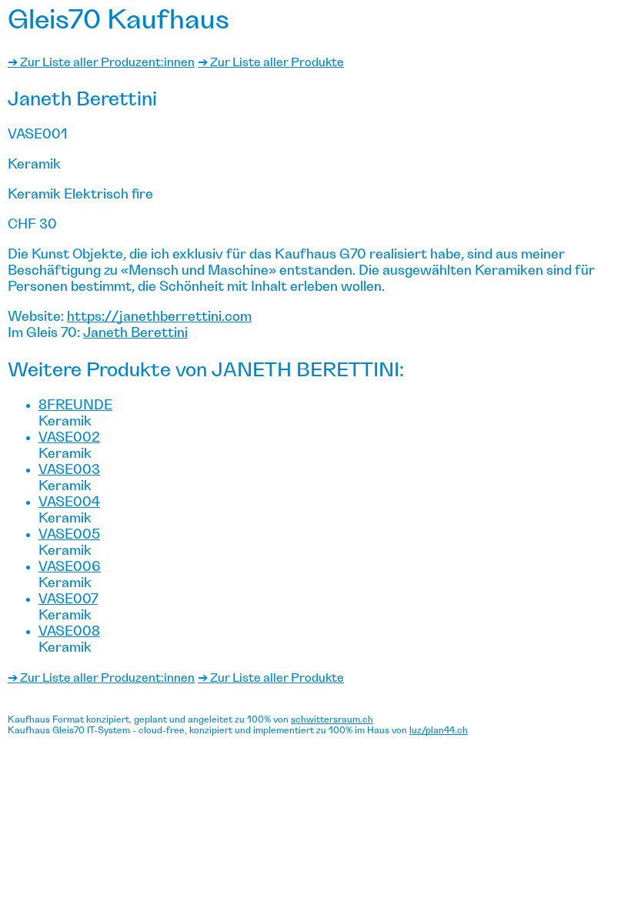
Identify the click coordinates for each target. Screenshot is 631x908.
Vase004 (69, 502)
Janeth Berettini (135, 333)
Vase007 (68, 599)
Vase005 (69, 535)
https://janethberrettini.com (159, 317)
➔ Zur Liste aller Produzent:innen (101, 62)
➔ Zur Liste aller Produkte (271, 62)
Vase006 (69, 567)
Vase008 (69, 632)
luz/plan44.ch (438, 730)
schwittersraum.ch (332, 719)
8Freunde (75, 405)
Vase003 (69, 470)
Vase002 (69, 438)
